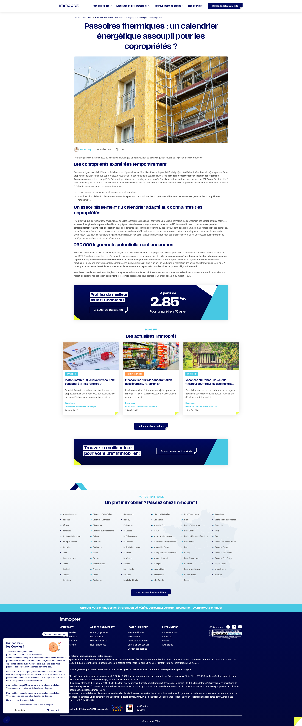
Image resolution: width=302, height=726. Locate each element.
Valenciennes (220, 569)
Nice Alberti (159, 575)
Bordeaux (67, 531)
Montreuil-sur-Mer (161, 558)
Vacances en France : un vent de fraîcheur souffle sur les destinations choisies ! (208, 382)
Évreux (96, 558)
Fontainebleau (99, 564)
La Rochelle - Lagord (131, 547)
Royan (187, 580)
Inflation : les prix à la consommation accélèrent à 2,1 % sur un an (148, 382)
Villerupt (218, 575)
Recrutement (96, 636)
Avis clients (167, 644)
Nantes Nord (159, 569)
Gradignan (97, 580)
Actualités (167, 636)
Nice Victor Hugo (191, 514)
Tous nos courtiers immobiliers (151, 592)
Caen (65, 553)
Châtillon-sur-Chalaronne (103, 531)
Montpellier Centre (161, 547)
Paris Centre (189, 531)
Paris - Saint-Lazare (192, 525)
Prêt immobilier (100, 5)
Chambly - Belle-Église (102, 514)
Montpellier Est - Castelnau (165, 553)
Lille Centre (158, 520)
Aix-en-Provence (69, 514)
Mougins (157, 564)
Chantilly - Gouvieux (101, 520)
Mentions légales (136, 632)
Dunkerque (97, 547)
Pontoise (188, 564)
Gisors (95, 575)
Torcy (217, 531)
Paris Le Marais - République (196, 536)
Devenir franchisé (98, 640)
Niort (186, 520)
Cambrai (66, 569)
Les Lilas (127, 575)
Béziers (66, 525)
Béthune (66, 520)
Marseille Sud (159, 525)
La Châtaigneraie (130, 536)
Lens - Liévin (128, 569)
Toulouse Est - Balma (223, 553)
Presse (165, 640)
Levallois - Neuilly (130, 580)
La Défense (128, 542)
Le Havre (127, 553)
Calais (65, 564)
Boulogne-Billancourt (72, 536)
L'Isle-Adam (128, 525)
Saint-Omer (219, 514)
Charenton (97, 525)
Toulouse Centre (221, 547)
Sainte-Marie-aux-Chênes (225, 520)
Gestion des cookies (137, 649)
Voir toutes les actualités (151, 426)
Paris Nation (189, 542)
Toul (216, 536)
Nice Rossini (159, 580)
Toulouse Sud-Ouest (223, 558)
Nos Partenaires (98, 644)
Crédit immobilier (68, 632)
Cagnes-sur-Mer (69, 558)
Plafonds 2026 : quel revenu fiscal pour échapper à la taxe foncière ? (90, 382)
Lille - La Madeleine (162, 514)
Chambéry (67, 580)
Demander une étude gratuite (108, 310)
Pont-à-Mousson (191, 558)
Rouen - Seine (190, 575)
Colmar (96, 536)
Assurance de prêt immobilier (131, 5)
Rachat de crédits (68, 636)
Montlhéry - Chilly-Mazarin (165, 542)
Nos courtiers (195, 5)
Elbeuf (95, 553)
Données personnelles (138, 640)
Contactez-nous (170, 632)
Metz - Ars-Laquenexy (163, 536)
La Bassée (127, 531)
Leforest (126, 564)
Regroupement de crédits (167, 5)
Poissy (187, 553)
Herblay (126, 520)
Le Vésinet (127, 558)
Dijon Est (97, 542)
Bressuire (66, 547)
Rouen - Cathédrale (192, 569)
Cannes (66, 575)
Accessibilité (134, 636)
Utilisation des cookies (138, 644)
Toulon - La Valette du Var (225, 542)
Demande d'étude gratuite (225, 6)
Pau (185, 547)
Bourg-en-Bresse (70, 542)
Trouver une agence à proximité (176, 451)
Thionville (219, 525)
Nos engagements (99, 632)
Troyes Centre (220, 564)
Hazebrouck (128, 514)
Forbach (96, 569)
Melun (156, 531)
